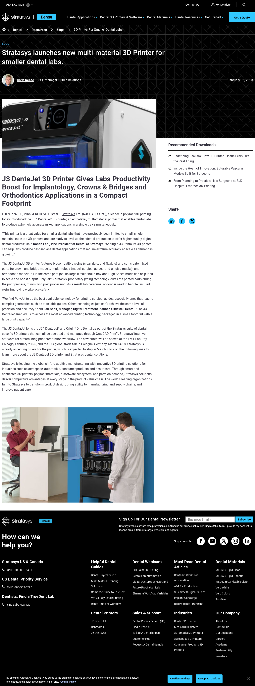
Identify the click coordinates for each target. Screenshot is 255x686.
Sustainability (224, 650)
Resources (39, 30)
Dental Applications (81, 17)
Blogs (60, 30)
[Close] (248, 678)
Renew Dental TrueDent (188, 603)
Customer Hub (141, 638)
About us (221, 621)
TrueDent (221, 599)
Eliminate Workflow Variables (150, 593)
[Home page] (2, 30)
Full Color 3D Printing (145, 570)
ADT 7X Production (186, 586)
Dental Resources (187, 17)
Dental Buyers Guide (103, 575)
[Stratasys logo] (17, 521)
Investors (221, 656)
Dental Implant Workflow (106, 603)
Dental (17, 30)
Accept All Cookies (209, 678)
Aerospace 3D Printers (188, 638)
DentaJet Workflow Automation (186, 578)
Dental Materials (158, 17)
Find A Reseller (141, 627)
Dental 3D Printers (185, 621)
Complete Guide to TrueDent (108, 592)
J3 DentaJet (40, 354)
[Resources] (52, 30)
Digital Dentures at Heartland (150, 581)
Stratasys (68, 214)
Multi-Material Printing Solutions (105, 584)
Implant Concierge (185, 597)
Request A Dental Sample (147, 644)
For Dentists (223, 4)
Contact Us (192, 4)
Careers (220, 638)
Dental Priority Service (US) (148, 621)
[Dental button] (44, 521)
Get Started (213, 17)
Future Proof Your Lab (146, 587)
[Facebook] (182, 221)
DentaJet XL (98, 627)
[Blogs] (69, 30)
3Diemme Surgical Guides (189, 592)
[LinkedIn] (171, 221)
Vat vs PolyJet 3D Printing (107, 597)
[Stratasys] (16, 17)
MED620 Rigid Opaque (229, 576)
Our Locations (224, 632)
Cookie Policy (68, 681)
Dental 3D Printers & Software (121, 17)
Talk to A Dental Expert (146, 632)
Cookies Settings (180, 678)
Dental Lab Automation (146, 576)
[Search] (244, 4)
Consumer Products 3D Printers (188, 647)
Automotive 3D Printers (188, 632)
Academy (221, 644)
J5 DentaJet (98, 632)
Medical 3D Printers (186, 627)
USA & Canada (15, 4)
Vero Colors (223, 593)
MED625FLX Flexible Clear (232, 581)
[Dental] (27, 30)
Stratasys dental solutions (89, 354)
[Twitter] (192, 221)
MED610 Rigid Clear (228, 570)
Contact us (222, 627)
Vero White (222, 587)
